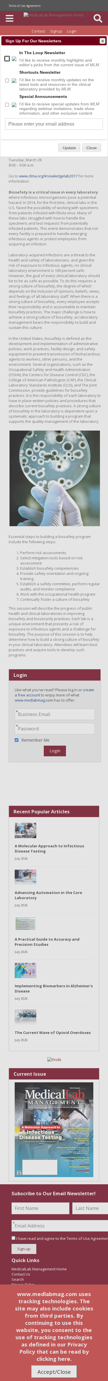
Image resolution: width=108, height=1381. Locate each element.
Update (69, 147)
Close (102, 41)
